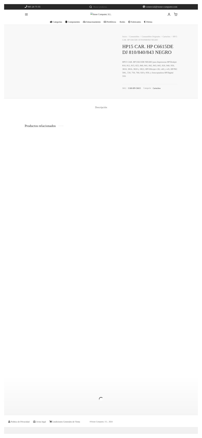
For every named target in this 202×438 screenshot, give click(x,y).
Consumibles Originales (151, 37)
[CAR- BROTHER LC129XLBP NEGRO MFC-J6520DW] (81, 244)
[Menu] (26, 14)
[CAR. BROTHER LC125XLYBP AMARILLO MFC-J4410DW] (159, 152)
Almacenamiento (93, 22)
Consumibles (134, 37)
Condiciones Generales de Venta (66, 422)
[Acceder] (169, 14)
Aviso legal (41, 422)
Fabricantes (135, 22)
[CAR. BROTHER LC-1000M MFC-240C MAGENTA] (120, 158)
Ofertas (148, 22)
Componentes (73, 22)
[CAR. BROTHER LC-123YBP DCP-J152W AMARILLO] (42, 152)
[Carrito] (175, 14)
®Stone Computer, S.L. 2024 (101, 422)
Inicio (124, 37)
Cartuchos (166, 37)
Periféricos (111, 22)
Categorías (57, 22)
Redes (122, 22)
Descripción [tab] (101, 107)
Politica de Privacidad (20, 422)
